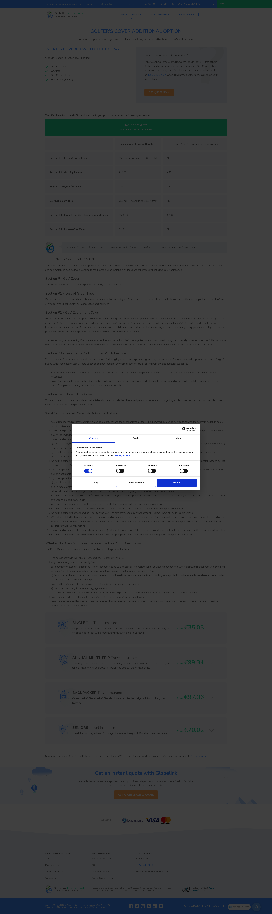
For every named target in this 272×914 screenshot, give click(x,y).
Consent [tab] (93, 438)
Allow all (177, 482)
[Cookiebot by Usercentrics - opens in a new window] (184, 429)
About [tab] (178, 438)
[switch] (120, 471)
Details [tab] (136, 438)
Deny (95, 482)
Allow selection (136, 482)
